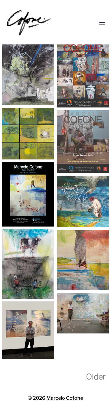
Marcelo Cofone (64, 398)
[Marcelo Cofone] (45, 22)
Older (95, 376)
